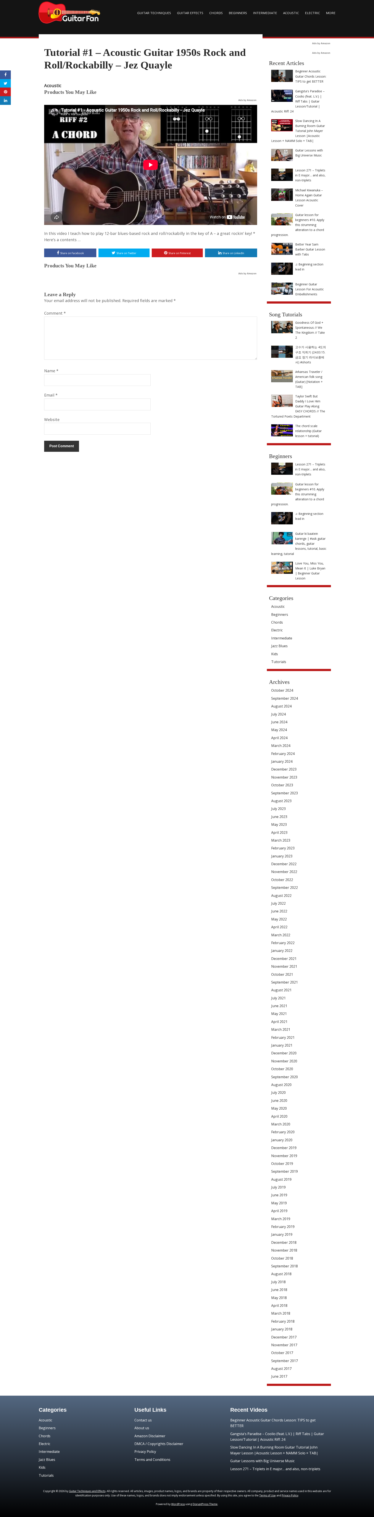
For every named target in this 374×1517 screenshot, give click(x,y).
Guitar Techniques (154, 13)
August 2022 (281, 895)
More (330, 13)
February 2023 (283, 848)
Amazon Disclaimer (149, 1436)
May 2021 (279, 1013)
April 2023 (279, 832)
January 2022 (281, 950)
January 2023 (281, 856)
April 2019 (279, 1210)
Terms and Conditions (152, 1459)
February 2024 (283, 753)
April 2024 (279, 737)
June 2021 (279, 1005)
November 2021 (284, 966)
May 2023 (279, 824)
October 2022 (282, 879)
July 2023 (278, 808)
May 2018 (279, 1297)
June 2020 (279, 1100)
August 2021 (281, 990)
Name (51, 370)
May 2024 (279, 729)
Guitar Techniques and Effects (87, 1491)
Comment (55, 313)
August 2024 (281, 706)
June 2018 (279, 1289)
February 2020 (283, 1132)
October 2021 (282, 974)
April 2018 (279, 1305)
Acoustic (291, 13)
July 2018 (278, 1282)
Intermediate (265, 13)
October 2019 (282, 1163)
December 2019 (284, 1147)
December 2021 (284, 958)
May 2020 (279, 1108)
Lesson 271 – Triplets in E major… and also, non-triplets (275, 1469)
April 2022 (279, 927)
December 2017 (284, 1337)
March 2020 (280, 1124)
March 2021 (280, 1029)
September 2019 (284, 1171)
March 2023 (280, 840)
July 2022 (278, 903)
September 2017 (284, 1360)
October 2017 (282, 1352)
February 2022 (283, 942)
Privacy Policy (145, 1451)
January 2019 (281, 1234)
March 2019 (280, 1218)
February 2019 (283, 1226)
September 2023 (284, 793)
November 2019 (284, 1155)
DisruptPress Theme (205, 1504)
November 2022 (284, 871)
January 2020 (281, 1140)
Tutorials (278, 661)
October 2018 (282, 1258)
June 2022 (279, 911)
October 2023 (282, 785)
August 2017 (281, 1368)
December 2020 (284, 1053)
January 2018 (281, 1329)
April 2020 (279, 1116)
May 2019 (279, 1203)
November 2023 (284, 777)
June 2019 (279, 1195)
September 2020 (284, 1077)
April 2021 (279, 1021)
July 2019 (278, 1187)
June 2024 (279, 722)
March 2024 (280, 745)
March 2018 (280, 1313)
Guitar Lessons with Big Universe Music (262, 1460)
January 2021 (281, 1045)
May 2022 (279, 919)
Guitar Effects (190, 13)
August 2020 (281, 1084)
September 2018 (284, 1266)
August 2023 (281, 800)
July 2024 (278, 714)
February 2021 (283, 1037)
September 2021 (284, 982)
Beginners (238, 13)
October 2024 (282, 690)
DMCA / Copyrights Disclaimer (158, 1443)
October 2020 (282, 1069)
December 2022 (284, 864)
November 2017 (284, 1345)
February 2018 (283, 1321)
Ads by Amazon (247, 100)
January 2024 (281, 761)
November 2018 (284, 1250)
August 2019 (281, 1179)
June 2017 (279, 1376)
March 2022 (280, 935)
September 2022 (284, 887)
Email (51, 395)
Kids (274, 654)
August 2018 (281, 1273)
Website (52, 419)
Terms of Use (267, 1495)
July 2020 (278, 1092)
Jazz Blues (279, 646)
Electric (312, 13)
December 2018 (284, 1242)
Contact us (143, 1420)
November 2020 (284, 1061)
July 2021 (278, 998)
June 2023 (279, 816)
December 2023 (284, 769)
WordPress (178, 1504)
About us (141, 1428)
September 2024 (284, 698)
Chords (216, 13)
